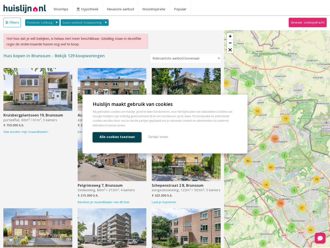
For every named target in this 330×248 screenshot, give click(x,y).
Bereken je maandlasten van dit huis (104, 202)
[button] (230, 49)
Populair (180, 9)
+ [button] (230, 36)
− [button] (230, 43)
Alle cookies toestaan (117, 137)
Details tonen (158, 137)
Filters (14, 22)
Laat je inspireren (164, 202)
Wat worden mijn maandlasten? (25, 132)
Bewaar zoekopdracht (308, 22)
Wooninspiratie (153, 9)
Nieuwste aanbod (120, 9)
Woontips (61, 9)
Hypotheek (89, 9)
